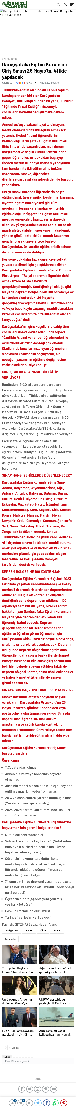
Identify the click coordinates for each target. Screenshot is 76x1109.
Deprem (29, 930)
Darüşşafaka (11, 930)
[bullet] (26, 1057)
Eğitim (43, 930)
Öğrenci (57, 930)
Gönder (7, 1056)
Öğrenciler (10, 938)
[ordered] (23, 1057)
